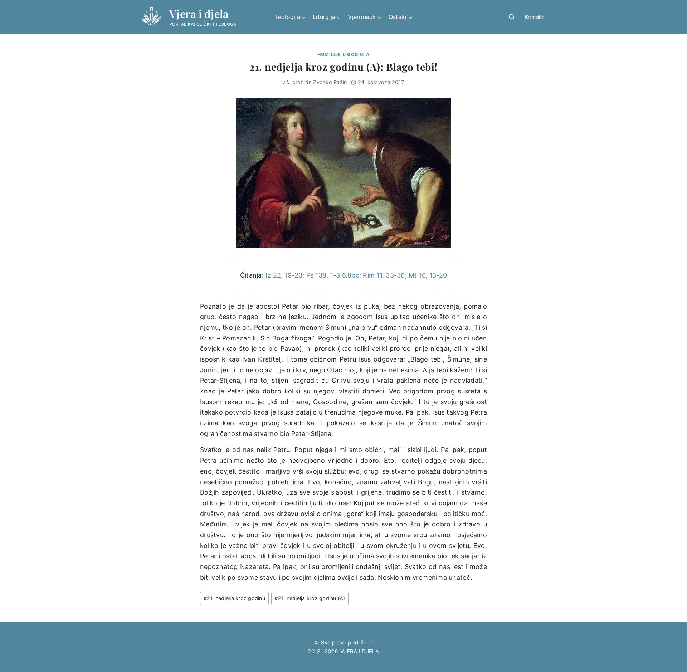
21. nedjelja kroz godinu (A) (309, 598)
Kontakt (534, 17)
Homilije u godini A (343, 54)
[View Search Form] (512, 17)
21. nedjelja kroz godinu (234, 598)
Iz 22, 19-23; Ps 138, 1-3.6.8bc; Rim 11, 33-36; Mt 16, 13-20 (356, 275)
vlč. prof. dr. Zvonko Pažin (314, 82)
